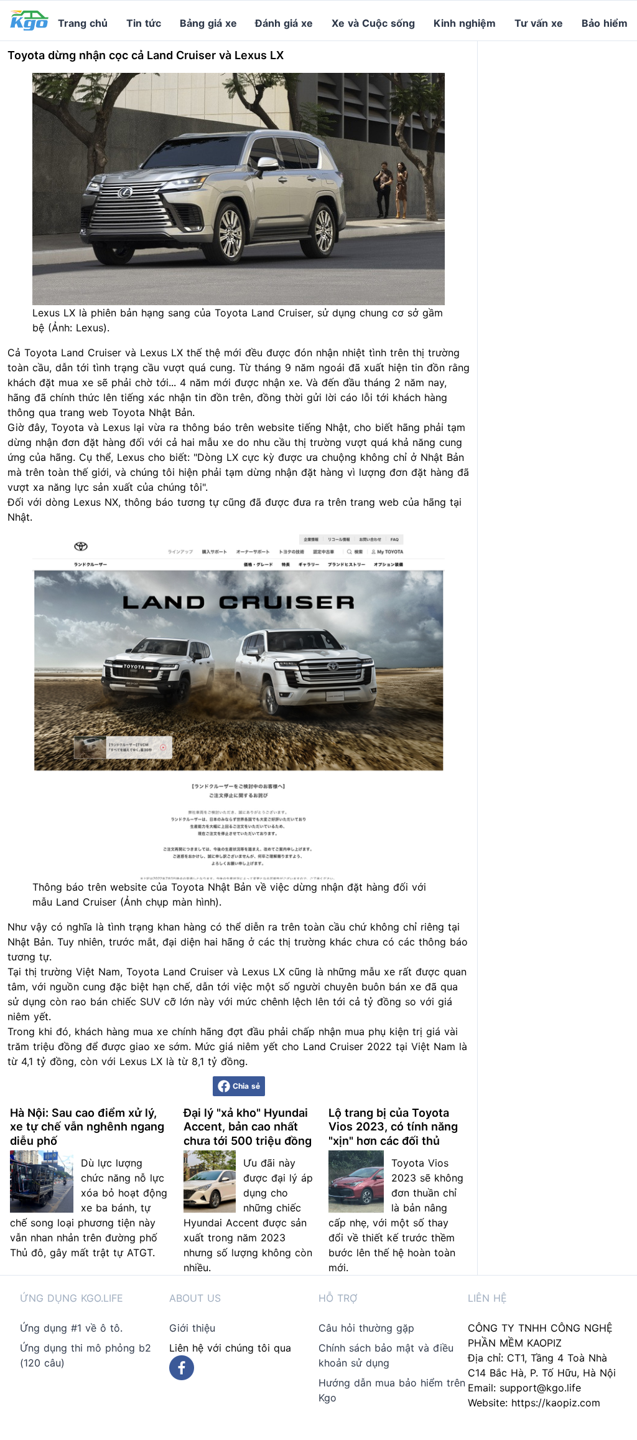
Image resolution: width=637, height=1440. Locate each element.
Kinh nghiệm (465, 23)
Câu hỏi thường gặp (366, 1328)
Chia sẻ (246, 1086)
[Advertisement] (562, 228)
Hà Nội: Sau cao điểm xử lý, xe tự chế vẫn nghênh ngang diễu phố (87, 1126)
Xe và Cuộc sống (373, 23)
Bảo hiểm (605, 23)
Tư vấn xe (538, 23)
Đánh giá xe (284, 23)
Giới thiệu (192, 1328)
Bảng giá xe (208, 23)
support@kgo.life (540, 1387)
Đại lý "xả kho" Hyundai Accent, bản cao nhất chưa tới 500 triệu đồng (248, 1126)
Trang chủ (83, 23)
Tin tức (143, 23)
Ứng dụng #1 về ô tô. (71, 1328)
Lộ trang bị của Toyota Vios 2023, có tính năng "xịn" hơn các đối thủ (393, 1126)
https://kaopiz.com (555, 1402)
